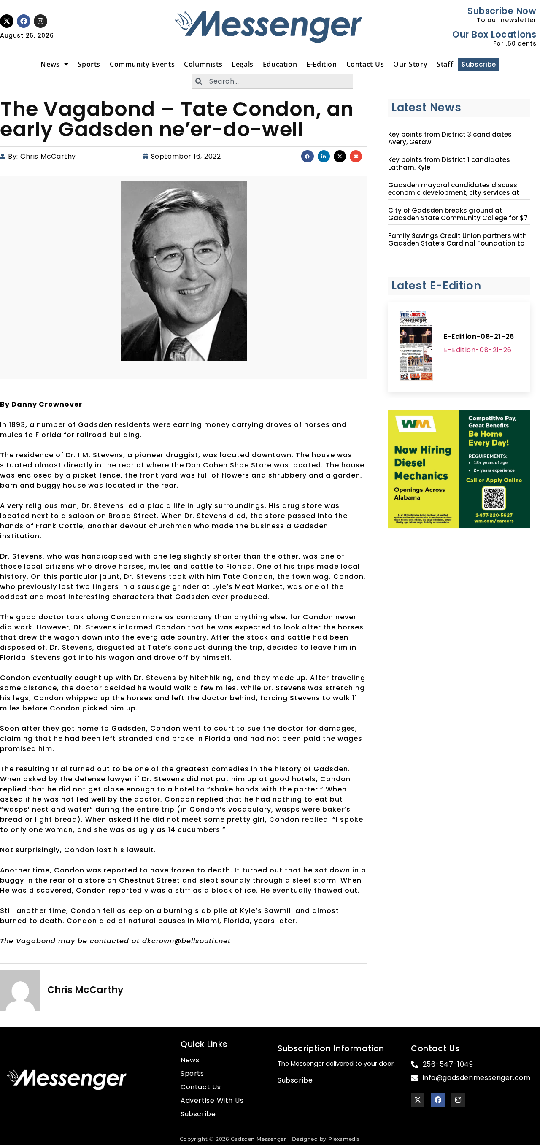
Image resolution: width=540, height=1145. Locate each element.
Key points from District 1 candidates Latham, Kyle (449, 163)
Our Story (410, 64)
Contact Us (365, 64)
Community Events (142, 64)
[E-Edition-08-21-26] (416, 347)
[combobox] (272, 81)
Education (280, 64)
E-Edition (321, 64)
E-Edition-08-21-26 (479, 336)
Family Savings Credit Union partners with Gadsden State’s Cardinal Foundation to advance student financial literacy (457, 243)
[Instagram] (40, 21)
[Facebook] (23, 21)
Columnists (203, 64)
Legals (243, 64)
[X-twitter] (7, 21)
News (49, 64)
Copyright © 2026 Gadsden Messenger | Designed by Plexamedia (270, 1139)
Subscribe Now (501, 11)
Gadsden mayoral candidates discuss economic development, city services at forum (453, 192)
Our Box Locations (494, 34)
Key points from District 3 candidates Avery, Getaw (450, 138)
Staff (445, 64)
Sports (89, 64)
